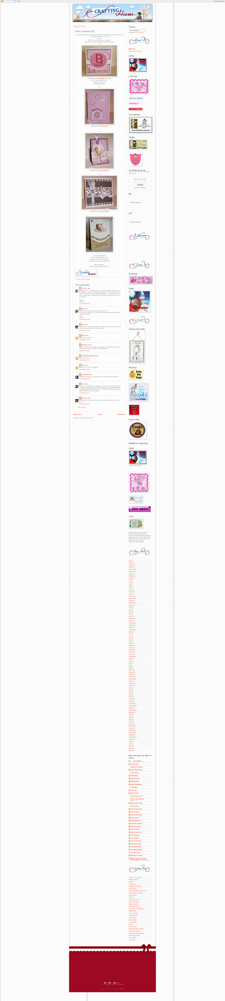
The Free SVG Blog (136, 841)
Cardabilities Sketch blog (135, 886)
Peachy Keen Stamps (136, 809)
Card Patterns (132, 884)
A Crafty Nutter (135, 764)
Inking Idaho (134, 787)
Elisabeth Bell (132, 911)
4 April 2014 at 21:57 (84, 360)
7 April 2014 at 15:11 (84, 393)
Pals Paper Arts (133, 926)
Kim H (83, 384)
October (131, 573)
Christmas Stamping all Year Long (137, 890)
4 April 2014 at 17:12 (84, 339)
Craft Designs (134, 775)
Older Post (121, 414)
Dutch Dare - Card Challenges (136, 908)
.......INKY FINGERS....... (137, 761)
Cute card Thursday (134, 902)
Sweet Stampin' (133, 937)
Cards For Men (132, 888)
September (131, 576)
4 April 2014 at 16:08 (84, 303)
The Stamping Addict (136, 849)
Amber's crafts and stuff (135, 877)
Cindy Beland (85, 374)
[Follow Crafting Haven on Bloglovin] (136, 99)
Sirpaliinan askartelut (136, 823)
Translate (141, 32)
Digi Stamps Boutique (134, 906)
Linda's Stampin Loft (136, 796)
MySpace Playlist (110, 984)
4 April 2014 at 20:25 (84, 350)
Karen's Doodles (133, 920)
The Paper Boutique (136, 846)
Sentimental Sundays (134, 935)
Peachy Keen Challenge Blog (136, 933)
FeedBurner (144, 187)
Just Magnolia (132, 917)
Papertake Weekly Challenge (136, 928)
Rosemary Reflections (136, 814)
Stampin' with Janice (136, 832)
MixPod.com (120, 984)
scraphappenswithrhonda (88, 355)
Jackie (83, 308)
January (131, 567)
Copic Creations (133, 895)
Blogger (121, 988)
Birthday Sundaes (133, 879)
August (130, 578)
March (130, 562)
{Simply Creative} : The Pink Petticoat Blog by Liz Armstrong (139, 859)
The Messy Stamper (136, 844)
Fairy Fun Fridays (133, 913)
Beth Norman (85, 345)
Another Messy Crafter (137, 770)
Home (100, 414)
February (131, 565)
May (130, 585)
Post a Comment (81, 407)
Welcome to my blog (136, 855)
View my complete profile (135, 51)
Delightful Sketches (134, 904)
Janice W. (84, 398)
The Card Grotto (135, 835)
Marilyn (83, 335)
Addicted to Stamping (136, 767)
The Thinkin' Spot (135, 852)
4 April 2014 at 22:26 (84, 369)
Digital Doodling (135, 778)
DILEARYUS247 (135, 781)
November (131, 571)
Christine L (84, 288)
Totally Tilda (132, 940)
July (130, 580)
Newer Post (77, 414)
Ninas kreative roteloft (136, 803)
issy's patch (134, 790)
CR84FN (131, 882)
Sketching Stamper (136, 826)
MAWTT (131, 924)
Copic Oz (131, 897)
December (131, 569)
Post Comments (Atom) (87, 418)
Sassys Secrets (135, 817)
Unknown (133, 49)
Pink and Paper (135, 812)
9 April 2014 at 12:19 (84, 404)
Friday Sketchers (133, 915)
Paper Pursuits (135, 806)
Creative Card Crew (134, 899)
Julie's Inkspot (135, 793)
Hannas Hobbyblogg (136, 784)
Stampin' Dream (135, 829)
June (130, 582)
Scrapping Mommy (136, 820)
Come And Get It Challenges (136, 893)
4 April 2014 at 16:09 (84, 319)
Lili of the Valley (133, 922)
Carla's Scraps (134, 772)
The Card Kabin (135, 838)
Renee (83, 365)
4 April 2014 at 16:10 (84, 330)
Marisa (83, 324)
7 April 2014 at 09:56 (84, 378)
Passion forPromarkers (134, 931)
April (130, 560)
